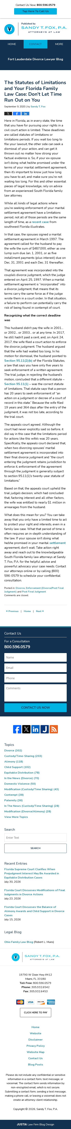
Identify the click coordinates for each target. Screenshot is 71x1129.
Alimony (13, 762)
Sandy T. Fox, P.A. (47, 1109)
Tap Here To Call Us (35, 11)
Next (40, 611)
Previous (12, 611)
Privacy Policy (36, 1046)
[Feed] (54, 729)
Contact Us (35, 1058)
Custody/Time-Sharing (23, 756)
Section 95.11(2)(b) (18, 361)
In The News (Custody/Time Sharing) (31, 806)
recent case (40, 222)
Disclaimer (35, 1040)
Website (35, 1033)
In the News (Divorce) (21, 778)
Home (12, 44)
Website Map (35, 1052)
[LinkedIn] (35, 729)
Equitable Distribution (22, 773)
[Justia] (44, 729)
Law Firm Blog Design (35, 1124)
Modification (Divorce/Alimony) (27, 811)
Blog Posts (35, 1064)
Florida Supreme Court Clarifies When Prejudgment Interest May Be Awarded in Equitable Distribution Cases (31, 873)
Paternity (13, 800)
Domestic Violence (20, 784)
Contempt (14, 795)
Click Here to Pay (35, 1012)
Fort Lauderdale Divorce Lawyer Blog (35, 29)
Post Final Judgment (34, 591)
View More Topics (16, 817)
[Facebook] (17, 729)
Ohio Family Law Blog (19, 942)
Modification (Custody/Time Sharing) (31, 789)
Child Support (17, 767)
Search (35, 848)
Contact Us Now (35, 708)
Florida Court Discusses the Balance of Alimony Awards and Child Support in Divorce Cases (34, 911)
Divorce (20, 588)
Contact (35, 44)
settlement (57, 543)
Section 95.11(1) (16, 384)
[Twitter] (26, 729)
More (59, 44)
